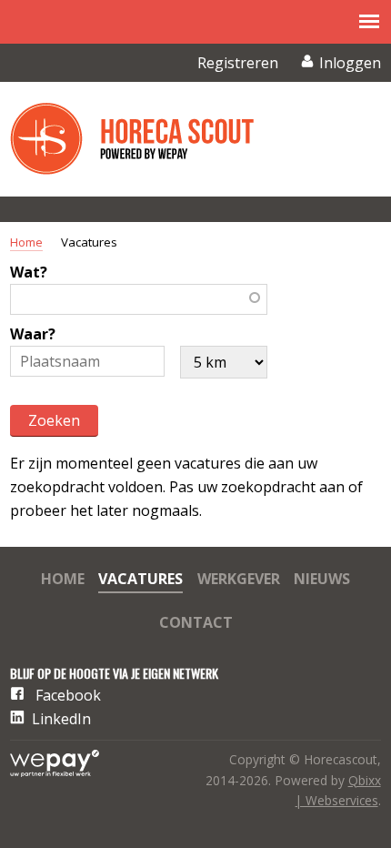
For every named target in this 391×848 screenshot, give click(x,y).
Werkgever (238, 580)
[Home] (146, 139)
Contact (196, 623)
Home (26, 242)
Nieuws (322, 580)
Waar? (32, 334)
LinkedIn (61, 719)
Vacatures (140, 580)
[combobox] (138, 299)
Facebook (68, 695)
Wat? (28, 272)
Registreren (237, 63)
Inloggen (350, 63)
